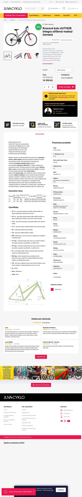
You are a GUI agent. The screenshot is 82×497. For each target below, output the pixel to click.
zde (52, 490)
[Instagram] (65, 420)
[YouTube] (68, 420)
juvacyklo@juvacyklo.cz (62, 113)
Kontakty (6, 2)
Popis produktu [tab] (39, 134)
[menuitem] (16, 15)
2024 (54, 156)
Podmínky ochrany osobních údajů (31, 2)
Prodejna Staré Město (10, 412)
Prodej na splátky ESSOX (29, 415)
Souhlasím (61, 490)
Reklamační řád (26, 422)
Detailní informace (48, 63)
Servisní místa (8, 424)
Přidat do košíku (65, 87)
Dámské (55, 162)
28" (54, 168)
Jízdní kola (58, 289)
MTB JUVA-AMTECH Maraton (9, 420)
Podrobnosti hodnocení (66, 40)
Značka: (47, 44)
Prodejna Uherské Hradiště (9, 416)
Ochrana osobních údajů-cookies (29, 429)
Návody (24, 409)
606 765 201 (59, 111)
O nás (5, 409)
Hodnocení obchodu (41, 319)
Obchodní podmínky (16, 2)
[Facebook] (61, 420)
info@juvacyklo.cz (63, 97)
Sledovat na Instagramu (42, 385)
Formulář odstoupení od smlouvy (28, 419)
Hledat (43, 8)
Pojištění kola (25, 412)
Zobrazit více (41, 356)
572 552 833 (67, 413)
